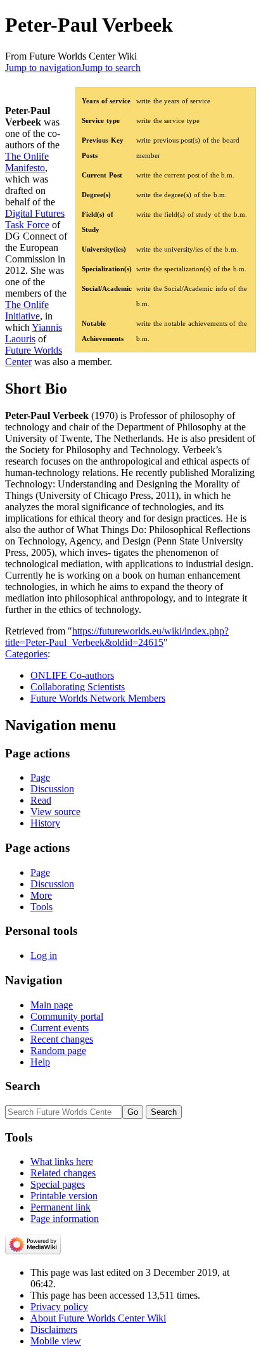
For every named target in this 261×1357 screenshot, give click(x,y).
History (45, 823)
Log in (43, 955)
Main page (51, 1005)
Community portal (66, 1016)
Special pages (57, 1184)
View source (55, 811)
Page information (64, 1218)
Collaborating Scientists (77, 686)
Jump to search (111, 67)
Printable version (64, 1195)
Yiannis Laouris (33, 333)
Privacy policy (59, 1306)
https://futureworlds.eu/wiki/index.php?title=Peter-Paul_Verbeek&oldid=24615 (117, 637)
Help (40, 1062)
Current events (59, 1027)
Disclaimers (53, 1329)
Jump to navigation (43, 67)
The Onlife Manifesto (27, 162)
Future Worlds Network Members (97, 698)
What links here (61, 1161)
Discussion (52, 788)
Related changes (63, 1172)
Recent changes (61, 1039)
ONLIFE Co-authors (72, 675)
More (41, 895)
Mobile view (55, 1340)
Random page (58, 1050)
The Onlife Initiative (27, 310)
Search (23, 1086)
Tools (41, 906)
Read (40, 800)
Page (40, 777)
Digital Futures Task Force (35, 219)
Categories (26, 653)
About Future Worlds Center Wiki (98, 1318)
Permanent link (60, 1207)
